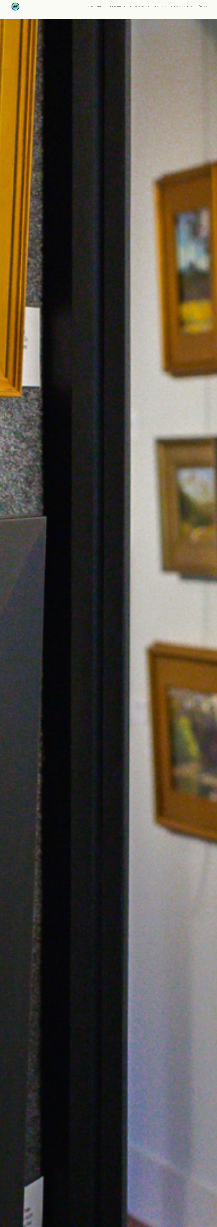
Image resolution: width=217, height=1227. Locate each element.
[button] (117, 6)
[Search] (200, 6)
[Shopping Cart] (205, 6)
